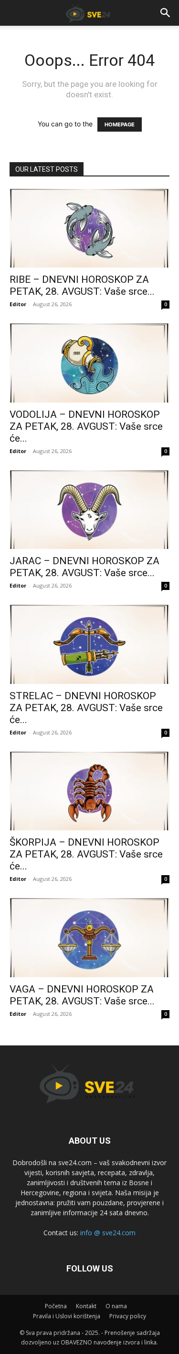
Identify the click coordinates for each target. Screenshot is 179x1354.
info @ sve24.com (108, 1232)
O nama (116, 1306)
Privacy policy (127, 1316)
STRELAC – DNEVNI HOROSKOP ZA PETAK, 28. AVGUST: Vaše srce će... (86, 707)
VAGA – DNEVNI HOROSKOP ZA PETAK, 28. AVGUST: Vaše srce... (82, 995)
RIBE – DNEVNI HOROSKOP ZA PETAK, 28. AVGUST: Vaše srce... (82, 285)
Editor (18, 304)
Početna (56, 1306)
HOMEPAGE (120, 124)
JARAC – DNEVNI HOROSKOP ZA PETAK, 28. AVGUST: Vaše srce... (84, 567)
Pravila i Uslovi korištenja (66, 1316)
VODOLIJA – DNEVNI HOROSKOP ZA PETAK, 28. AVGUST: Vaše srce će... (86, 426)
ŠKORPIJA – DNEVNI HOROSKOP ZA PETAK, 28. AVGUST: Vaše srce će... (86, 854)
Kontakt (86, 1306)
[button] (165, 13)
